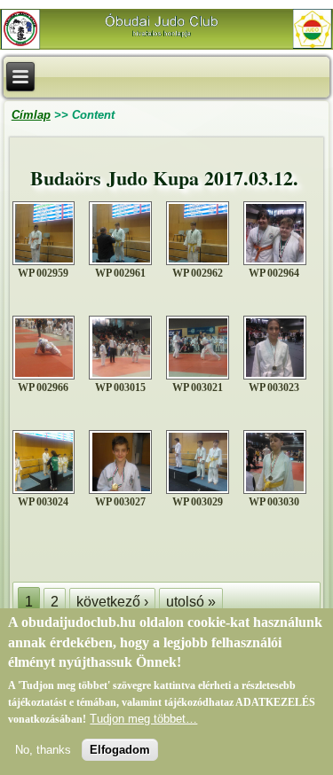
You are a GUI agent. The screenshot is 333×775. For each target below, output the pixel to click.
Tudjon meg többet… (143, 718)
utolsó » (191, 601)
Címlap (31, 114)
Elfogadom (120, 749)
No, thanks (43, 749)
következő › (112, 601)
